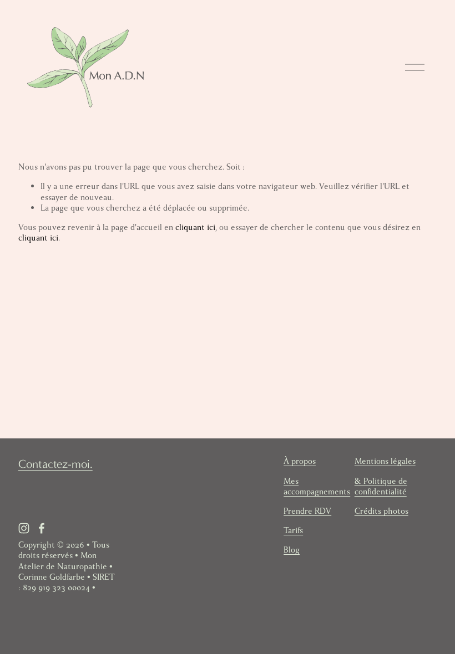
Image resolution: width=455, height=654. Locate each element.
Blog (292, 550)
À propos (300, 461)
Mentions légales (385, 461)
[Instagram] (23, 528)
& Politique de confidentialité (381, 486)
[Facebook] (41, 528)
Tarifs (293, 530)
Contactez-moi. (55, 464)
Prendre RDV (307, 511)
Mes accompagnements (317, 486)
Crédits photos (381, 511)
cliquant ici (195, 227)
